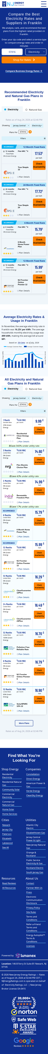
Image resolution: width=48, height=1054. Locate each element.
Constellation (33, 774)
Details (24, 177)
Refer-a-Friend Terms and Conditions (33, 927)
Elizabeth (6, 838)
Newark (6, 825)
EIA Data (21, 342)
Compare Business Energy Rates (24, 71)
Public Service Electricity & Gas (34, 862)
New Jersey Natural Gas (35, 846)
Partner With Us (34, 887)
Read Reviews (9, 883)
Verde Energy (33, 790)
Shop (22, 60)
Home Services (9, 813)
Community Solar (11, 789)
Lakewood (7, 843)
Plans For (13, 132)
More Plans (24, 723)
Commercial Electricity (8, 796)
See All (5, 847)
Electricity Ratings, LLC (16, 984)
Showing (6, 125)
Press (29, 892)
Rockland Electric (34, 867)
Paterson (6, 834)
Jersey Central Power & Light (19, 126)
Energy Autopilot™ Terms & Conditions (35, 938)
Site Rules (31, 912)
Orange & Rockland (31, 854)
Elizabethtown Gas (35, 832)
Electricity (36, 125)
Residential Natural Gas (11, 783)
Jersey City (7, 829)
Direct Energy (33, 778)
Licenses (30, 946)
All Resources (9, 887)
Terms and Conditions (31, 918)
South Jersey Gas (34, 872)
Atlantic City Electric (32, 827)
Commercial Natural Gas (8, 803)
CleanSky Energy (34, 795)
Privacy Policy (33, 907)
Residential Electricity (7, 776)
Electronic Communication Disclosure (34, 900)
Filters (23, 138)
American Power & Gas (35, 785)
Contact (30, 883)
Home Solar (8, 809)
